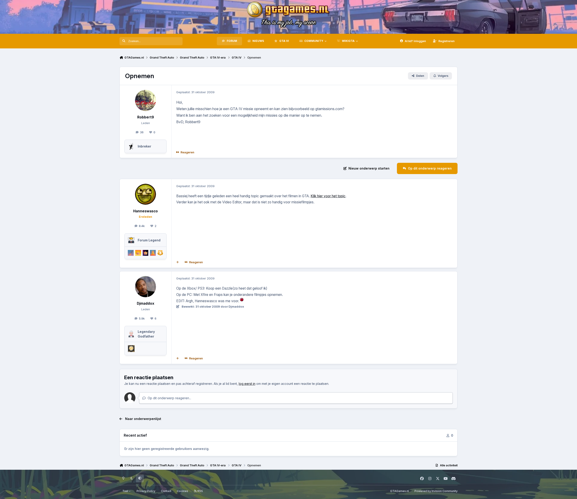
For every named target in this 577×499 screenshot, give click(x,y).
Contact (166, 491)
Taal (125, 491)
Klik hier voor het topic (328, 196)
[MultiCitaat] (177, 262)
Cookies (182, 491)
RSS (200, 491)
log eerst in (247, 384)
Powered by (436, 491)
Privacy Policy (146, 491)
